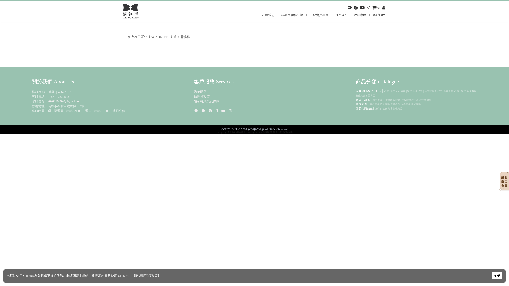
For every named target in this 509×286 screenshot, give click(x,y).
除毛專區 (385, 104)
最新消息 (268, 15)
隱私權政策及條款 (206, 101)
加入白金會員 (382, 108)
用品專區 (416, 104)
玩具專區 (405, 104)
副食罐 (396, 100)
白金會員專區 (319, 15)
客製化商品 (396, 108)
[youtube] (362, 7)
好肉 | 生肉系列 (392, 91)
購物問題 (200, 92)
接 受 (497, 275)
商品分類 (341, 15)
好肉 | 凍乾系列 (409, 91)
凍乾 (429, 100)
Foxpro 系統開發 (263, 132)
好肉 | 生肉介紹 (445, 91)
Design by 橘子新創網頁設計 (232, 132)
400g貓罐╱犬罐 (409, 100)
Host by (250, 132)
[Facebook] (349, 7)
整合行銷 (277, 132)
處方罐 (422, 100)
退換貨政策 (202, 96)
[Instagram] (230, 111)
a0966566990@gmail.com (64, 101)
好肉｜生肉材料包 (427, 91)
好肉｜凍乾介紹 (462, 91)
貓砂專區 (374, 104)
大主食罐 (377, 100)
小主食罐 (387, 100)
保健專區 (395, 104)
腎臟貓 (186, 37)
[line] (210, 111)
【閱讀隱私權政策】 (146, 275)
